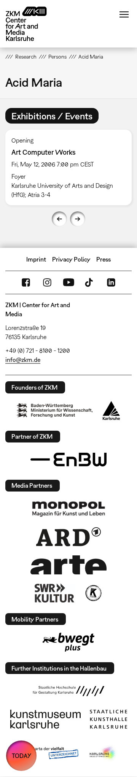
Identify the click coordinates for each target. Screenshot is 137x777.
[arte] (68, 564)
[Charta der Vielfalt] (49, 753)
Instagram (47, 282)
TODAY (21, 755)
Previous (59, 219)
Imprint (36, 259)
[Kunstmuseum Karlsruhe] (45, 719)
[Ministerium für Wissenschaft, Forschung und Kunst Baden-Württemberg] (55, 410)
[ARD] (68, 536)
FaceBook (25, 282)
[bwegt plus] (68, 642)
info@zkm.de (22, 359)
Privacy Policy (71, 259)
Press (103, 259)
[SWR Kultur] (54, 593)
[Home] (32, 23)
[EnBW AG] (68, 459)
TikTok (89, 282)
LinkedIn (111, 282)
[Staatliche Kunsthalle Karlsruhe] (108, 719)
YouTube (68, 282)
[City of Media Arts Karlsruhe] (103, 753)
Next (77, 219)
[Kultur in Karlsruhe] (92, 593)
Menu (124, 14)
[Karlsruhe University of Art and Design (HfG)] (68, 691)
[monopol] (68, 508)
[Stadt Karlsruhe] (111, 410)
